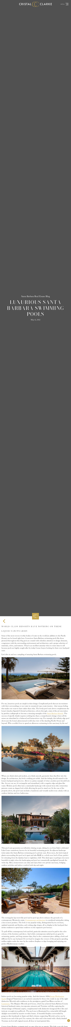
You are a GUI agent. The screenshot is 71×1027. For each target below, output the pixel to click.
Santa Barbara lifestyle (55, 713)
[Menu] (67, 4)
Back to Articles (4, 621)
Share (68, 1020)
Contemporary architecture (35, 920)
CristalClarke (35, 4)
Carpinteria (5, 1004)
